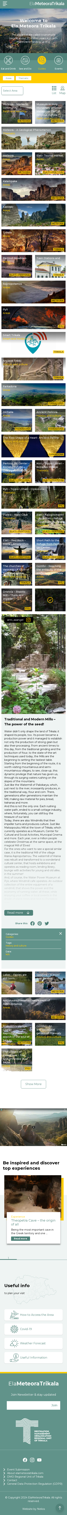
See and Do (25, 68)
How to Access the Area (37, 1315)
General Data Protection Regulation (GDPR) (34, 1483)
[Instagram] (32, 1460)
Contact (12, 1480)
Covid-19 (26, 1329)
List (54, 93)
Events (58, 68)
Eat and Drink (8, 68)
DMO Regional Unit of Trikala (25, 1476)
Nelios (41, 1509)
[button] (8, 1258)
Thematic (23, 78)
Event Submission (18, 1469)
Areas (8, 78)
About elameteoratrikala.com (25, 1473)
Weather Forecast (33, 1343)
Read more (20, 1238)
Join (54, 1405)
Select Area (10, 90)
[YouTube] (39, 1460)
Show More (33, 1084)
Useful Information (33, 1357)
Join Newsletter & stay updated (33, 1394)
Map (62, 93)
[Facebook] (25, 1460)
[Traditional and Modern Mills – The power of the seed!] (50, 600)
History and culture (16, 945)
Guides (42, 68)
